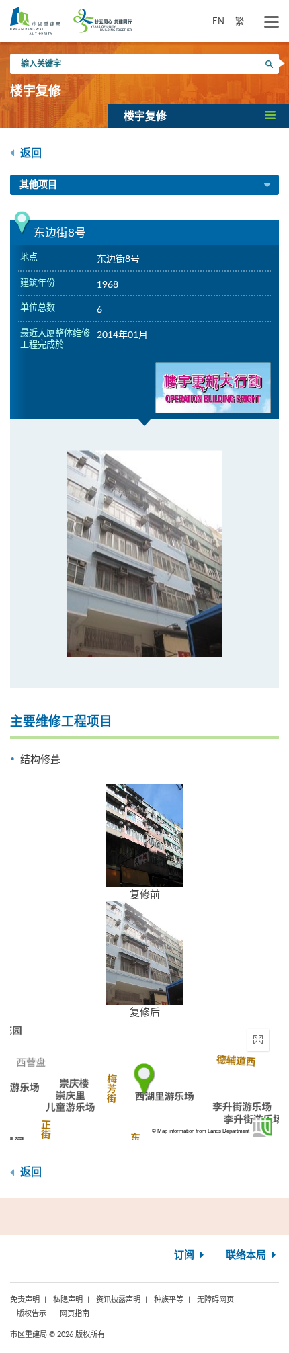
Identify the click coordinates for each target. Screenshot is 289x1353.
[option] (144, 553)
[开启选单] (271, 22)
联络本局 (247, 1255)
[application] (144, 1079)
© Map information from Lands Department (200, 1131)
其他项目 (38, 185)
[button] (198, 116)
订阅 (185, 1255)
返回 (29, 153)
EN (218, 21)
